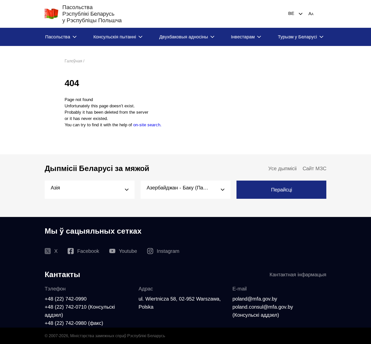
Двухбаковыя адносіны (183, 36)
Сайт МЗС (314, 168)
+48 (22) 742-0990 (66, 299)
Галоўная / (74, 61)
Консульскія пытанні (114, 36)
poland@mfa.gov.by (254, 299)
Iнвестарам (243, 36)
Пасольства (57, 36)
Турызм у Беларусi (297, 36)
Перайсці (281, 189)
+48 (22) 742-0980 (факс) (74, 323)
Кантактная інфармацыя (298, 274)
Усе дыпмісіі (282, 168)
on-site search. (147, 124)
